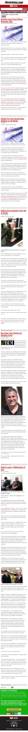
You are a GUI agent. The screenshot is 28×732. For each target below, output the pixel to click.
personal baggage (5, 599)
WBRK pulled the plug (5, 509)
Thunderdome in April (12, 197)
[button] (14, 718)
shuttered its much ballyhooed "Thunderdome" (15, 98)
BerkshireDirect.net (5, 457)
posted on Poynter (17, 165)
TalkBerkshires (19, 495)
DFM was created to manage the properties (16, 83)
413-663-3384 (14, 724)
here (2, 320)
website (2, 321)
